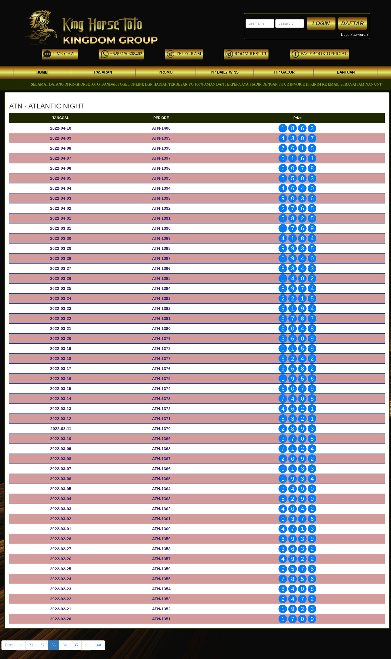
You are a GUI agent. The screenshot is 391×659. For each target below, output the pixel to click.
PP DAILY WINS (225, 72)
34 (65, 645)
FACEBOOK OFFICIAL (323, 53)
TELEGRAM (188, 53)
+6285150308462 (125, 53)
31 (31, 645)
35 (76, 645)
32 (42, 645)
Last (97, 645)
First (9, 645)
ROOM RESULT (250, 53)
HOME (42, 72)
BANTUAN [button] (346, 72)
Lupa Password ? (354, 34)
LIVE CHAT (63, 53)
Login (321, 23)
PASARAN (103, 72)
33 (54, 645)
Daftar (352, 23)
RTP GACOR (283, 72)
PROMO (166, 72)
